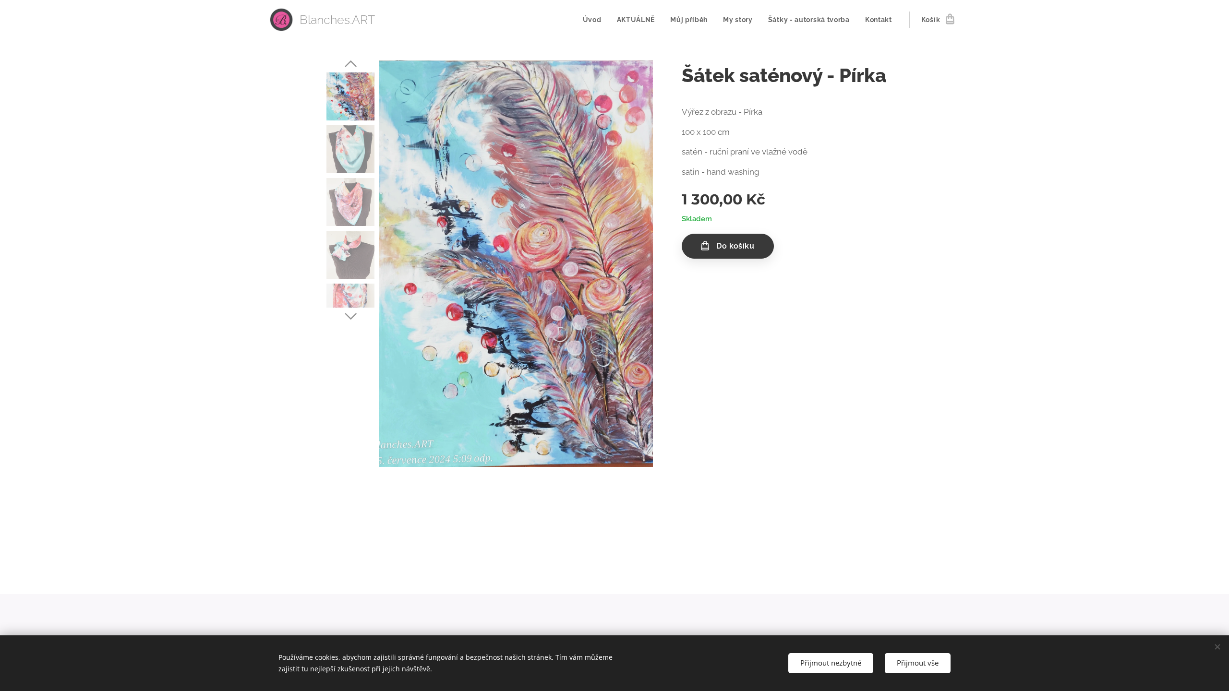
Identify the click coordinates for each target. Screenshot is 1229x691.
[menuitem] (594, 20)
